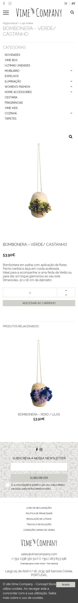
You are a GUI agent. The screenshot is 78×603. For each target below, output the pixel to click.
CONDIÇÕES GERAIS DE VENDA (39, 530)
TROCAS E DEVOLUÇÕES (39, 524)
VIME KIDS (11, 108)
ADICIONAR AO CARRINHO (39, 303)
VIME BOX (11, 60)
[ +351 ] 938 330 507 (25, 558)
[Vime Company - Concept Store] (39, 12)
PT (73, 4)
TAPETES (10, 118)
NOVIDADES (12, 54)
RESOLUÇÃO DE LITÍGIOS (39, 519)
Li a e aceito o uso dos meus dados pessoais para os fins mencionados (38, 486)
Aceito (66, 584)
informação (22, 484)
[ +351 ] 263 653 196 (53, 558)
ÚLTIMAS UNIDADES (17, 65)
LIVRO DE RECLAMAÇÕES (39, 508)
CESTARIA (11, 97)
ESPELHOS (12, 76)
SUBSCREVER (39, 477)
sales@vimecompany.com (39, 554)
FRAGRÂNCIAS (14, 102)
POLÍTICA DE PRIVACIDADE (39, 513)
